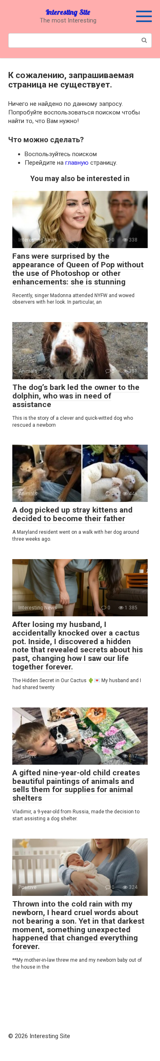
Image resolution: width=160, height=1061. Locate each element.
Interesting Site (68, 12)
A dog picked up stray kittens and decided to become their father (72, 514)
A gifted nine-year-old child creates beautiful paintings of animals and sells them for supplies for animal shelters (76, 785)
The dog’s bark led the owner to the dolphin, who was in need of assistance (75, 396)
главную (77, 162)
